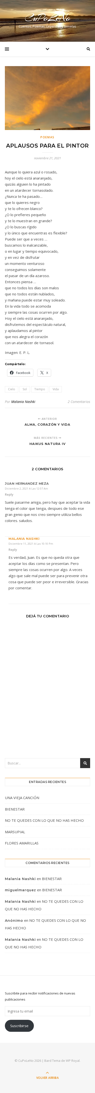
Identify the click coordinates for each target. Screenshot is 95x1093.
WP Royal (73, 1060)
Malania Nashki (23, 401)
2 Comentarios (79, 401)
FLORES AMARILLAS (21, 843)
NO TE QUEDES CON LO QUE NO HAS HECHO (45, 820)
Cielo (11, 389)
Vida (56, 389)
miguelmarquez (20, 890)
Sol (25, 389)
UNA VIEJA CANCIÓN (22, 797)
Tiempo (39, 389)
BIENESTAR (15, 809)
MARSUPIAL (15, 831)
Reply (9, 494)
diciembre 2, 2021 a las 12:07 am (26, 488)
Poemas (47, 137)
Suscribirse (19, 1025)
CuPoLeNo (47, 17)
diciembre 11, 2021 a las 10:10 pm (31, 543)
